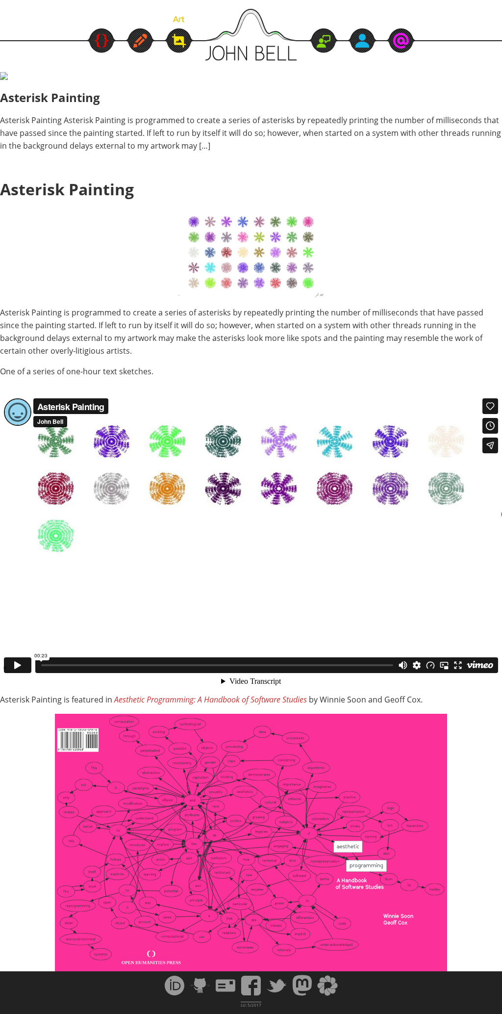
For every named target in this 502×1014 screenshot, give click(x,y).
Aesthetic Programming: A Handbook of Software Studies (210, 699)
